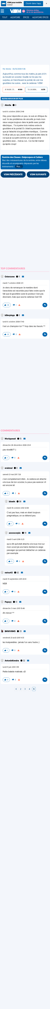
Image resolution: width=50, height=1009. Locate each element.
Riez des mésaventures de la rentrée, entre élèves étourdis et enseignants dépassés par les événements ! (24, 162)
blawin (12, 502)
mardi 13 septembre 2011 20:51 (14, 579)
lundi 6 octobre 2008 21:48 (13, 112)
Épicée (26, 18)
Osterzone (10, 277)
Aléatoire (15, 18)
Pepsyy (8, 602)
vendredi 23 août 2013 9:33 (13, 638)
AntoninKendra (12, 661)
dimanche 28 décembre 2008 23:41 (17, 445)
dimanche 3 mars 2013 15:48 (14, 609)
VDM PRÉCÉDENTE (13, 175)
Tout (4, 18)
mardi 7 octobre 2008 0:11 (13, 283)
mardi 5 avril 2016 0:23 (15, 539)
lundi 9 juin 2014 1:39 (11, 667)
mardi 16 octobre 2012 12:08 (18, 508)
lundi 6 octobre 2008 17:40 (13, 322)
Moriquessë (10, 439)
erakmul (9, 468)
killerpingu (10, 315)
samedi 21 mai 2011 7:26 (12, 475)
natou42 (9, 573)
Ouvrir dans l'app (33, 4)
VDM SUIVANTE (38, 175)
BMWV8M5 (10, 631)
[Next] (16, 689)
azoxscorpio (15, 533)
